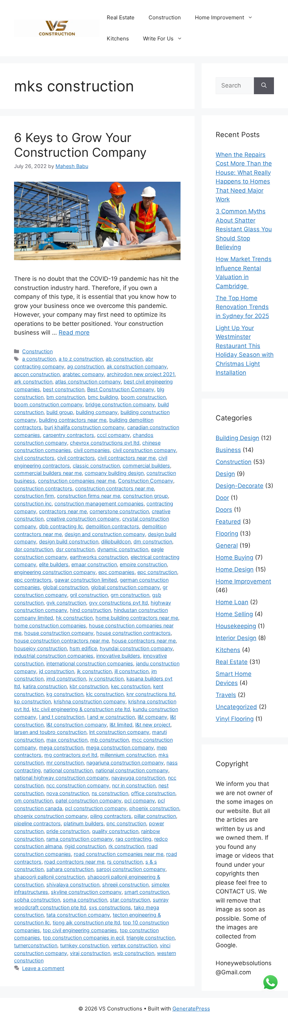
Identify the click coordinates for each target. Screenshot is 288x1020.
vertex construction (134, 945)
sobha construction (37, 900)
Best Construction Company (120, 389)
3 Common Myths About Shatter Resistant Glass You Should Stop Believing (244, 229)
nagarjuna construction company (125, 763)
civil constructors (34, 458)
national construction (68, 770)
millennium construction (128, 755)
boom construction (143, 397)
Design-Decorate (239, 485)
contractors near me (63, 511)
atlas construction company (88, 382)
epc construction (157, 572)
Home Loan (232, 602)
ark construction (33, 382)
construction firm (34, 496)
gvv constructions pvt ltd (118, 603)
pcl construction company (95, 808)
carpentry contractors (68, 435)
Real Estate (121, 17)
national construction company (132, 770)
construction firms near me (88, 496)
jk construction (94, 671)
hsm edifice (83, 648)
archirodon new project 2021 (141, 374)
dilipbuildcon (116, 541)
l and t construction (61, 717)
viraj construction (90, 953)
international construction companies (89, 663)
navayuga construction (138, 778)
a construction (39, 359)
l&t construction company (76, 725)
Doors (224, 509)
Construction (165, 17)
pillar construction (155, 816)
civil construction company (144, 450)
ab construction (124, 359)
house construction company (58, 633)
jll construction (131, 671)
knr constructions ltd (150, 694)
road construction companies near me (118, 854)
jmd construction (66, 679)
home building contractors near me (137, 618)
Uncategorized (236, 706)
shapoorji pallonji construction (49, 877)
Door (222, 497)
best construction (63, 389)
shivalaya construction (72, 884)
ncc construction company (77, 785)
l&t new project (152, 725)
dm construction (152, 541)
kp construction (32, 701)
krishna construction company (89, 701)
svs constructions (110, 907)
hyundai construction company (136, 648)
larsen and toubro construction (50, 732)
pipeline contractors (37, 823)
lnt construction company (119, 732)
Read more (74, 332)
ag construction (85, 366)
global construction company (125, 587)
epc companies (116, 572)
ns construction (110, 793)
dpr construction (33, 549)
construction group (145, 496)
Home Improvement (219, 17)
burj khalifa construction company (84, 427)
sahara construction (69, 869)
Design (225, 473)
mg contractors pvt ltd (70, 755)
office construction (153, 793)
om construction (33, 800)
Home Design (235, 569)
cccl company (113, 435)
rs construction (125, 862)
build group (59, 412)
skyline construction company (86, 892)
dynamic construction (122, 549)
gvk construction (66, 603)
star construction (130, 900)
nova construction (67, 793)
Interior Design (236, 637)
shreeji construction (125, 884)
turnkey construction (84, 945)
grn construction (130, 595)
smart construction (146, 892)
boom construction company (48, 404)
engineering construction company (55, 572)
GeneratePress (191, 1008)
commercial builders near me (48, 473)
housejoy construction (40, 648)
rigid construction (85, 846)
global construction (65, 587)
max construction (66, 740)
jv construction (106, 679)
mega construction (61, 747)
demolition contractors (112, 526)
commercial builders (146, 466)
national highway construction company (61, 778)
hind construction (90, 610)
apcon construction (37, 374)
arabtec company (83, 374)
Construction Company (145, 481)
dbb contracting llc (61, 526)
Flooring (227, 533)
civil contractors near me (127, 458)
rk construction (126, 846)
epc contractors (33, 580)
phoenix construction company (50, 816)
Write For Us (158, 38)
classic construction (96, 466)
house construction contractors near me (61, 641)
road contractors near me (74, 862)
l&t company (152, 717)
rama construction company (79, 839)
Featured (228, 521)
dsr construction (75, 549)
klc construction (105, 694)
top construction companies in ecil (83, 938)
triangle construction (150, 938)
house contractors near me (144, 641)
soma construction (85, 900)
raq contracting (133, 839)
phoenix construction (154, 808)
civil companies (92, 450)
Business (228, 449)
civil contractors (76, 458)
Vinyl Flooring (235, 718)
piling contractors (110, 816)
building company (97, 412)
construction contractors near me (114, 488)
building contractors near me (72, 420)
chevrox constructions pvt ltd (104, 443)
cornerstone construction (119, 511)
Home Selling (234, 614)
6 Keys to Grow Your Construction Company (80, 145)
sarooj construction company (130, 869)
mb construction (109, 740)
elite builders (53, 564)
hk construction (74, 618)
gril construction (89, 595)
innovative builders (118, 656)
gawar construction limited (85, 580)
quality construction (115, 831)
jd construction (56, 671)
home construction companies (50, 625)
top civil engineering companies (80, 930)
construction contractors (43, 488)
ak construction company (137, 366)
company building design (114, 473)
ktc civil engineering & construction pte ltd (81, 709)
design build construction (68, 541)
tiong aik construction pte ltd (86, 922)
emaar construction (94, 564)
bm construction (65, 397)
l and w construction (111, 717)
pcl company (139, 800)
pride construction (67, 831)
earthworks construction (99, 557)
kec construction (130, 686)
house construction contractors (133, 633)
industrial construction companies (53, 656)
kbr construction (89, 686)
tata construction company (78, 915)
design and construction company (105, 534)
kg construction (64, 694)
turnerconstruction (35, 945)
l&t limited (121, 725)
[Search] (264, 85)
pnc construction (126, 823)
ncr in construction (134, 785)
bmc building (103, 397)
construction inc (33, 503)
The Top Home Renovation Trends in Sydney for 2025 (242, 307)
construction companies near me (76, 481)
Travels (226, 694)
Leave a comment (43, 968)
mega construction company (120, 747)
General (227, 545)
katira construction (45, 686)
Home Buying (234, 557)
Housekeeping (236, 626)
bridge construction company (120, 404)
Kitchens (118, 38)
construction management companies (99, 503)
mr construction (65, 763)
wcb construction (133, 953)
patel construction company (88, 800)
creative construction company (82, 519)
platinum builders (84, 823)
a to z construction (81, 359)
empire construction (143, 564)
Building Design (237, 437)
